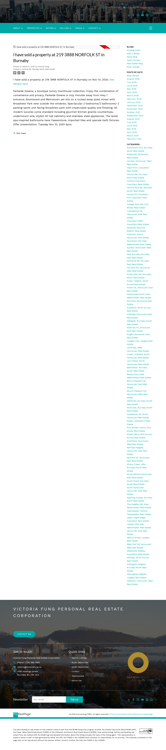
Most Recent (133, 75)
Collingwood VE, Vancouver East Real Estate (137, 214)
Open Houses (133, 60)
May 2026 (131, 89)
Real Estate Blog (135, 63)
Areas (78, 28)
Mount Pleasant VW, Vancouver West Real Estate (137, 394)
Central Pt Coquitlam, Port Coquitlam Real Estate (137, 197)
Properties (33, 28)
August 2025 (133, 119)
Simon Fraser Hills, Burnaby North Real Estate (136, 467)
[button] (129, 15)
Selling (64, 28)
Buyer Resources (80, 662)
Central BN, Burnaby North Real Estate (38, 69)
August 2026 (133, 79)
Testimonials (78, 676)
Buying (50, 28)
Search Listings (79, 658)
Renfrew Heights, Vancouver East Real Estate (137, 450)
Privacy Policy (115, 714)
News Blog (132, 57)
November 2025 (135, 109)
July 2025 (132, 122)
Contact (75, 671)
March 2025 (133, 135)
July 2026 (132, 82)
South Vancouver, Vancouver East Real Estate (137, 490)
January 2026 (133, 102)
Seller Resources (80, 667)
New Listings (133, 53)
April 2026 (132, 92)
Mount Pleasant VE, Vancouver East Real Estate (137, 384)
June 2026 (132, 85)
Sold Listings (133, 67)
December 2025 (135, 105)
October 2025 (133, 112)
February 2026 (134, 99)
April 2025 (132, 132)
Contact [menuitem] (93, 28)
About (16, 28)
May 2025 (131, 129)
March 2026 (133, 95)
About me (77, 680)
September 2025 (135, 115)
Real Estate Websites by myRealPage (137, 714)
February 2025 (134, 139)
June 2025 (132, 125)
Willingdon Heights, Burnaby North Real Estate (136, 567)
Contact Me (24, 634)
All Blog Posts (133, 50)
